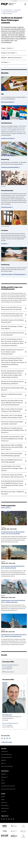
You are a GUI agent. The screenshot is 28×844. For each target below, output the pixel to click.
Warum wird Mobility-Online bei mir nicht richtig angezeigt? (11, 461)
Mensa (2, 763)
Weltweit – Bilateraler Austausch (11, 57)
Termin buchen (9, 671)
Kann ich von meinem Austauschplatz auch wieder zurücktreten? (12, 423)
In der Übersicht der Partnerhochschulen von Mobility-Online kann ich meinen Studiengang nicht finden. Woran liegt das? (12, 484)
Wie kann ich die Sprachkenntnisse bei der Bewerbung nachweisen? (12, 382)
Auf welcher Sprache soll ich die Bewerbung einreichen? (12, 321)
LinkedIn (2, 738)
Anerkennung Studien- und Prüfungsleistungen (13, 274)
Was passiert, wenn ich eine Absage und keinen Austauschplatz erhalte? (12, 416)
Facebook (4, 738)
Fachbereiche (4, 751)
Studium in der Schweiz (8, 53)
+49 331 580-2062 (8, 725)
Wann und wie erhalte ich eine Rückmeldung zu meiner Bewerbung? (12, 410)
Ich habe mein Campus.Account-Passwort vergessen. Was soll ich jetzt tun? (12, 476)
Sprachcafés (19, 131)
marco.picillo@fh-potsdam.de (11, 723)
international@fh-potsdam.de (11, 665)
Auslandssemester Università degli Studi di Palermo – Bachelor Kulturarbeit (13, 567)
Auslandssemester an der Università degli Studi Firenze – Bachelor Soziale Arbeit (13, 601)
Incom (2, 780)
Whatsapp (9, 738)
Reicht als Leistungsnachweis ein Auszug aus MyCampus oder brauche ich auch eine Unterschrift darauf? (12, 403)
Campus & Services (8, 9)
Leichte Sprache (5, 808)
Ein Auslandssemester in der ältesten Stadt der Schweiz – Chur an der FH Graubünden (13, 532)
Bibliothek (3, 760)
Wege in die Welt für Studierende (10, 11)
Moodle (3, 783)
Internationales (17, 9)
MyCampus (4, 777)
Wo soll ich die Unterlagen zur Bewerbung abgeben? (12, 327)
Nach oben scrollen (7, 742)
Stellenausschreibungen (7, 766)
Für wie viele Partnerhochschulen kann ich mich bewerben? (12, 334)
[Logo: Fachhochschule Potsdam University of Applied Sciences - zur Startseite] (8, 4)
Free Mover (4, 62)
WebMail (3, 774)
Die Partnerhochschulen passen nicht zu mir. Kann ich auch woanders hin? (12, 315)
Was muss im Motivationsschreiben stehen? (11, 395)
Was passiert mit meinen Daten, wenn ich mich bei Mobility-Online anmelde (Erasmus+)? (12, 439)
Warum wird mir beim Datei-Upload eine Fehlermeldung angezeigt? (11, 454)
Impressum (4, 811)
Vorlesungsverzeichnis (6, 757)
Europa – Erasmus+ (6, 48)
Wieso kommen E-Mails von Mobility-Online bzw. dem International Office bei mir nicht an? (12, 447)
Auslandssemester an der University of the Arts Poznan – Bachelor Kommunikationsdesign (14, 635)
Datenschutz (4, 802)
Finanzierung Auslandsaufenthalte (9, 167)
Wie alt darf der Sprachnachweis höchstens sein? (12, 389)
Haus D (4, 668)
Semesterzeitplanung (6, 754)
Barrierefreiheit (4, 805)
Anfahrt (3, 796)
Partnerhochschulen (6, 207)
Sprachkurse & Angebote (7, 138)
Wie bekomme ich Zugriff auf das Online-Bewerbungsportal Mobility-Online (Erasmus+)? (12, 430)
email (7, 738)
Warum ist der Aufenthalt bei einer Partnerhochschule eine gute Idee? (11, 308)
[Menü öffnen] (25, 4)
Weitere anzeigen (5, 507)
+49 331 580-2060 (8, 667)
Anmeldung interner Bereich (8, 786)
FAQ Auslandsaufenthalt (7, 102)
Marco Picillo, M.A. (7, 714)
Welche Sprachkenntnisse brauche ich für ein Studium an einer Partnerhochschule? (12, 352)
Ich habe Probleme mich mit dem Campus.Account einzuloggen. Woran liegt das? (12, 468)
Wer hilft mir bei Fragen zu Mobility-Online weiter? (12, 493)
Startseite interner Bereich (7, 789)
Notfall (2, 799)
